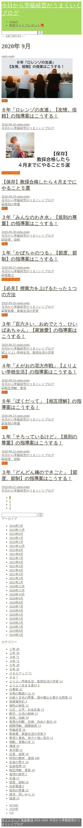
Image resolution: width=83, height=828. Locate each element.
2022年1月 (16, 542)
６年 (14, 669)
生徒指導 (17, 766)
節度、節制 (19, 782)
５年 (14, 665)
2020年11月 (17, 590)
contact (13, 21)
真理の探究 (18, 774)
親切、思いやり (22, 794)
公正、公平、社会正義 (26, 709)
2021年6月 (16, 562)
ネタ (13, 677)
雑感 (14, 798)
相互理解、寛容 (22, 770)
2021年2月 (16, 578)
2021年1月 (16, 582)
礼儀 (14, 778)
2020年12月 (17, 586)
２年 (14, 653)
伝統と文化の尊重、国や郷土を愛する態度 (40, 697)
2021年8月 (16, 554)
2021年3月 (16, 574)
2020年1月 (16, 626)
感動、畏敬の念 (22, 742)
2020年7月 (16, 606)
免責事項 (27, 820)
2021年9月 (16, 550)
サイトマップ (11, 820)
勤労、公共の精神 (23, 713)
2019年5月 (16, 634)
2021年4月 (16, 570)
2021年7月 (16, 558)
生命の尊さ (19, 762)
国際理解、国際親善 (25, 725)
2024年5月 (16, 525)
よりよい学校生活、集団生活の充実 (36, 681)
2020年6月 (16, 610)
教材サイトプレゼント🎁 (26, 25)
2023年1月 (16, 538)
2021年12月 (17, 546)
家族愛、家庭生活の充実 (27, 734)
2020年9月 (16, 598)
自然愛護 (16, 786)
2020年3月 (16, 618)
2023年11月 (17, 529)
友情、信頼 (19, 717)
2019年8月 (16, 630)
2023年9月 (16, 534)
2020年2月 (16, 622)
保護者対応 (18, 701)
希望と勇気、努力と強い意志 (31, 738)
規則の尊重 (19, 790)
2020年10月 (17, 594)
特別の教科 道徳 (24, 758)
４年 (14, 661)
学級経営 (17, 729)
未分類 (15, 750)
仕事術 (15, 689)
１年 (14, 649)
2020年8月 (16, 602)
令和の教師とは (22, 693)
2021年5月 (16, 566)
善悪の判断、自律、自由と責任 (32, 721)
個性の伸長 (19, 705)
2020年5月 (16, 614)
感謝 (14, 746)
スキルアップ (20, 673)
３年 (14, 657)
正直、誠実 (19, 754)
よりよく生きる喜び (24, 685)
